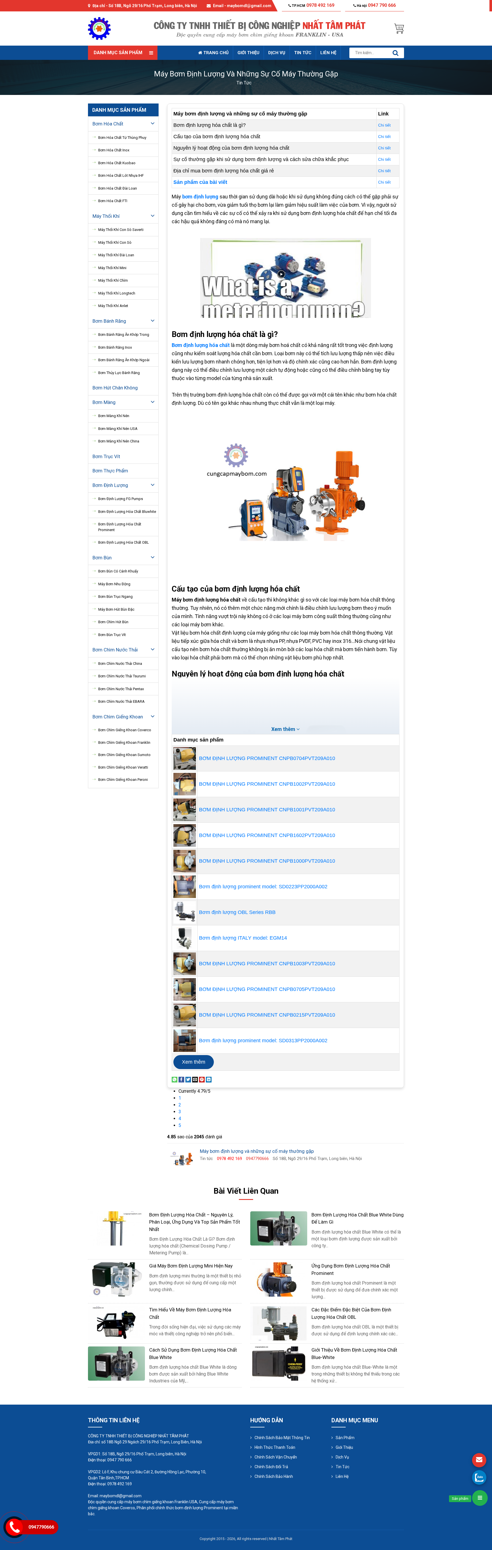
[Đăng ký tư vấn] (479, 1460)
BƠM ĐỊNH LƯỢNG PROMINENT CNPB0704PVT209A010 (267, 758)
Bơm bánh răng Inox (115, 347)
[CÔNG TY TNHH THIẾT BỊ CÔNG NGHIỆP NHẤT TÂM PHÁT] (99, 28)
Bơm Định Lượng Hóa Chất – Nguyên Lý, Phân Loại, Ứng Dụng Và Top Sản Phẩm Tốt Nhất (194, 1222)
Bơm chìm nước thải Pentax (121, 689)
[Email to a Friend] (195, 1079)
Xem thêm (193, 1062)
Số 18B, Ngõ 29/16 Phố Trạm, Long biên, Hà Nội (152, 5)
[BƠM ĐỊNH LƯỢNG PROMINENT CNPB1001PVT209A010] (184, 809)
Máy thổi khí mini (112, 268)
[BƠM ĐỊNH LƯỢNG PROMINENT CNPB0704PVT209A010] (184, 758)
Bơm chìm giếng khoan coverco (124, 730)
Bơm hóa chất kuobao (117, 163)
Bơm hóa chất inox (113, 150)
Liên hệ (328, 52)
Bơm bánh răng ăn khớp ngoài (123, 360)
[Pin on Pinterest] (202, 1079)
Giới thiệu (248, 52)
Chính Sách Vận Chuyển (276, 1457)
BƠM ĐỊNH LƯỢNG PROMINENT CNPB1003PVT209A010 (267, 963)
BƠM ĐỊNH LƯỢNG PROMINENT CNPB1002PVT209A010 (267, 784)
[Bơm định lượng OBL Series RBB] (184, 912)
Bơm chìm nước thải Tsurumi (122, 676)
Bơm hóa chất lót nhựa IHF (121, 175)
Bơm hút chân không (115, 388)
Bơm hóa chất (108, 124)
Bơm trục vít (106, 456)
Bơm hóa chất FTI (112, 201)
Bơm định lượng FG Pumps (120, 499)
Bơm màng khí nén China (118, 441)
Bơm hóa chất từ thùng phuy (122, 137)
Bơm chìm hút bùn (113, 622)
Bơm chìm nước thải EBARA (121, 701)
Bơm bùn (102, 557)
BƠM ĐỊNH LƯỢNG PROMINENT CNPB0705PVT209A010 (267, 989)
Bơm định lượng (110, 485)
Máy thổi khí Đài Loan (116, 255)
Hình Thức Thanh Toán (275, 1447)
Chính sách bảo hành (274, 1476)
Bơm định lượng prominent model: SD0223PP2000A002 (263, 886)
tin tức (244, 83)
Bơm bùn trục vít (112, 635)
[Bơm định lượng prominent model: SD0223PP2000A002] (184, 886)
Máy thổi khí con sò (115, 242)
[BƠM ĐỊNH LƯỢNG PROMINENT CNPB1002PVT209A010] (184, 784)
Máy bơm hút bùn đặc (116, 609)
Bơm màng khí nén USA (118, 428)
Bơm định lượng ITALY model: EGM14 (243, 938)
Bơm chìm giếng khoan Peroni (123, 779)
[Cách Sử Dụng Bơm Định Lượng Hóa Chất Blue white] (116, 1363)
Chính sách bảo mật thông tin (282, 1437)
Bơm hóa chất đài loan (117, 188)
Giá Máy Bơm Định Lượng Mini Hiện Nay (191, 1266)
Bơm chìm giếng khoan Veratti (123, 767)
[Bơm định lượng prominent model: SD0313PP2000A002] (184, 1040)
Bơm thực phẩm (110, 471)
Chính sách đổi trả (271, 1466)
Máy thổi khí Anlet (113, 306)
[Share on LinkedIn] (209, 1079)
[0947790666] (479, 1477)
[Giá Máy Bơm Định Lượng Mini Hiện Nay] (116, 1279)
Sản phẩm (345, 1437)
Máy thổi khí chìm (113, 280)
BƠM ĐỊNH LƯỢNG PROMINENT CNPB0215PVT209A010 (267, 1015)
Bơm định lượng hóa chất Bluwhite (127, 511)
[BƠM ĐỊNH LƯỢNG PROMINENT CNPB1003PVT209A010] (184, 963)
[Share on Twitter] (188, 1079)
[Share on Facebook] (181, 1079)
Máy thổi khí (106, 216)
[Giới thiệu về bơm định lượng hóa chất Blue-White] (278, 1363)
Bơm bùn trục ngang (115, 596)
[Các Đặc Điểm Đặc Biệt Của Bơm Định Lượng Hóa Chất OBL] (278, 1323)
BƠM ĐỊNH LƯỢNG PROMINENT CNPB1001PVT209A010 (267, 809)
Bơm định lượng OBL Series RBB (237, 912)
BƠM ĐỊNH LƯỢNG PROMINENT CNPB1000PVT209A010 (267, 861)
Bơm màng (104, 402)
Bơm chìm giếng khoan (118, 717)
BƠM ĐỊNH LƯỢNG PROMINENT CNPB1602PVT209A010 (267, 835)
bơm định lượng (201, 197)
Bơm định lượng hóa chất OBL (123, 542)
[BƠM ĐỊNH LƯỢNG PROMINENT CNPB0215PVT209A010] (184, 1014)
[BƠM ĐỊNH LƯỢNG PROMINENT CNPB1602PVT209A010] (184, 835)
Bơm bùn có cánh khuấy (118, 571)
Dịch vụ (276, 52)
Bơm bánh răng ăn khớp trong (123, 334)
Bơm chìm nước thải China (120, 663)
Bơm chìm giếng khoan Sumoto (124, 755)
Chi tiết (384, 125)
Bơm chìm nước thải (115, 650)
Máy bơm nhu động (114, 584)
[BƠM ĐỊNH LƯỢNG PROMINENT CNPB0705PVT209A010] (184, 989)
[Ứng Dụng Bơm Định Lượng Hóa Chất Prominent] (278, 1279)
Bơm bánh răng (109, 321)
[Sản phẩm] (480, 1498)
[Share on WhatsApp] (174, 1079)
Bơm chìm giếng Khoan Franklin (124, 742)
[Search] (395, 53)
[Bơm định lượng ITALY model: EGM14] (184, 937)
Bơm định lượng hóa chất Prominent (119, 527)
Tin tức (302, 52)
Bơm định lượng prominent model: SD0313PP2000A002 (263, 1040)
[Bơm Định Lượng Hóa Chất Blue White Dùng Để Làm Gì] (278, 1228)
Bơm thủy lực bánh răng (119, 373)
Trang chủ (215, 52)
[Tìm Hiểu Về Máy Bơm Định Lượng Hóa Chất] (116, 1323)
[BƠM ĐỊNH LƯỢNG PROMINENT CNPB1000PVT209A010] (184, 861)
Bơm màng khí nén (113, 416)
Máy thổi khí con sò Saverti (121, 229)
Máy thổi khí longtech (116, 293)
